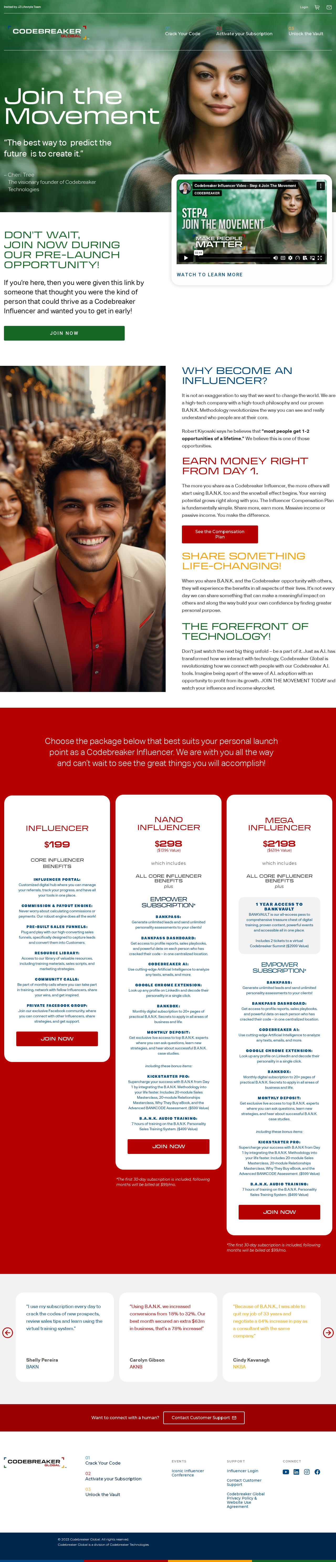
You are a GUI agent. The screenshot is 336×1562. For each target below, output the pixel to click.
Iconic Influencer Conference (188, 1473)
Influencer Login (242, 1471)
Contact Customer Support (244, 1482)
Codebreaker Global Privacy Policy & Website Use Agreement (246, 1500)
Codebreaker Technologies (129, 1545)
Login (304, 7)
